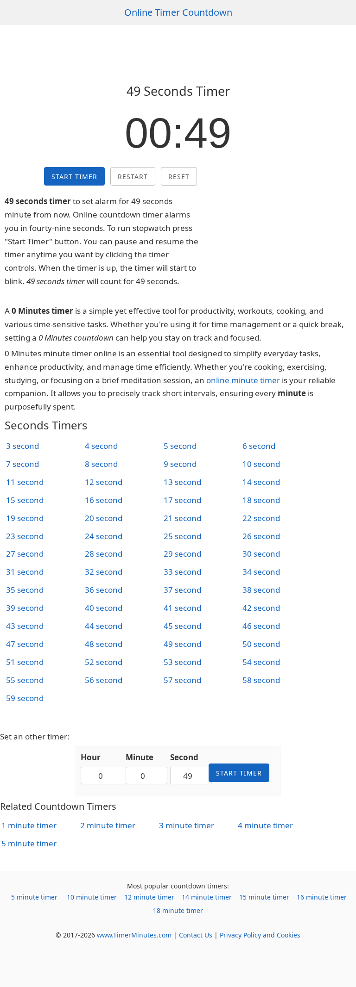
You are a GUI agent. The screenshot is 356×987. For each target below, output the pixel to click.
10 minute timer (92, 897)
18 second (261, 500)
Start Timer (74, 176)
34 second (261, 571)
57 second (182, 680)
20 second (103, 518)
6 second (258, 446)
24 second (103, 536)
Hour (91, 757)
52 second (103, 662)
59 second (25, 698)
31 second (25, 571)
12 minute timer (149, 897)
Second (184, 757)
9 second (180, 464)
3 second (22, 446)
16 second (103, 500)
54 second (261, 662)
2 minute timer (107, 825)
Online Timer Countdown (178, 12)
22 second (261, 518)
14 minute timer (207, 897)
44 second (103, 626)
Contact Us (195, 935)
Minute (139, 757)
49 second (182, 644)
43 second (25, 626)
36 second (103, 589)
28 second (103, 553)
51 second (25, 662)
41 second (182, 607)
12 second (103, 482)
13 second (182, 482)
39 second (25, 607)
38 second (261, 589)
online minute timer (243, 380)
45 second (182, 626)
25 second (182, 536)
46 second (261, 626)
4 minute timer (265, 825)
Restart (133, 176)
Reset (179, 176)
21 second (182, 518)
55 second (25, 680)
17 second (182, 500)
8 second (101, 464)
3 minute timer (186, 825)
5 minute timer (29, 843)
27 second (25, 553)
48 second (103, 644)
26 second (261, 536)
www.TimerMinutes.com (134, 935)
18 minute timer (178, 910)
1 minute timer (29, 825)
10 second (261, 464)
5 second (180, 446)
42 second (261, 607)
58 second (261, 680)
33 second (182, 571)
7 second (22, 464)
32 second (103, 571)
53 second (182, 662)
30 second (261, 553)
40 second (103, 607)
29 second (182, 553)
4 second (101, 446)
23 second (25, 536)
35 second (25, 589)
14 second (261, 482)
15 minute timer (264, 897)
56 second (103, 680)
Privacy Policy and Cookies (260, 935)
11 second (25, 482)
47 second (25, 644)
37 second (182, 589)
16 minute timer (322, 897)
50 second (261, 644)
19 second (25, 518)
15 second (25, 500)
